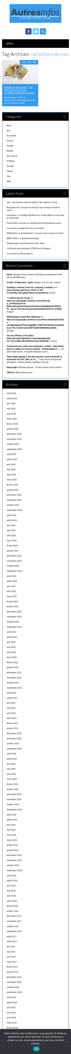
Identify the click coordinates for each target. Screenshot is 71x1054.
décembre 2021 (14, 672)
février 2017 (12, 967)
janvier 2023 (12, 606)
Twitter (36, 31)
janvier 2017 (12, 972)
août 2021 (11, 693)
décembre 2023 (14, 556)
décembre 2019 (14, 794)
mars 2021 (12, 718)
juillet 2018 (12, 880)
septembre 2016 (14, 992)
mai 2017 (11, 952)
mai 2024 (11, 530)
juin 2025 (11, 464)
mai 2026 (11, 408)
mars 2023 (12, 596)
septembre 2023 (14, 571)
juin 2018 (11, 886)
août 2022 (11, 632)
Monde (10, 151)
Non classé (12, 156)
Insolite (10, 146)
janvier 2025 (12, 490)
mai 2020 (11, 769)
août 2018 (11, 875)
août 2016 (11, 997)
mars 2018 (12, 901)
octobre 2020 (13, 743)
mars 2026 (12, 419)
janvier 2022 (12, 667)
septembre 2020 (14, 749)
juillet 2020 (12, 759)
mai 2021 (11, 708)
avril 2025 (11, 474)
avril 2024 (11, 535)
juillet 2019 (12, 820)
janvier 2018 (12, 911)
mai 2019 (11, 830)
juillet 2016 (12, 1002)
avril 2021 (11, 713)
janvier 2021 (12, 728)
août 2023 (11, 576)
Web (34, 62)
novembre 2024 (14, 500)
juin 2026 (11, 403)
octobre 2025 (13, 444)
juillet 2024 (12, 520)
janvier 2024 (12, 551)
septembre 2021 (14, 688)
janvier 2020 (12, 789)
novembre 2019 (14, 799)
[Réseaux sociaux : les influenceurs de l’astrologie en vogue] (20, 83)
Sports (10, 171)
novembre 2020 (14, 738)
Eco (8, 130)
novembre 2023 (14, 561)
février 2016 (12, 1028)
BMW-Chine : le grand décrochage (23, 238)
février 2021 (12, 723)
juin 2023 (11, 586)
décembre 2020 (14, 733)
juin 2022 (11, 642)
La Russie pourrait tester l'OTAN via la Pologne (28, 248)
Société (10, 166)
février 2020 (12, 784)
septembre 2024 (14, 510)
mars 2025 (12, 479)
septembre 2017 (14, 931)
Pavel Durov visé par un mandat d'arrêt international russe (34, 223)
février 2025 (12, 485)
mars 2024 (12, 540)
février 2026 (12, 424)
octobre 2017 (13, 926)
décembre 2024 (14, 495)
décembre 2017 (14, 916)
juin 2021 (11, 703)
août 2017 (11, 936)
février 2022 (12, 662)
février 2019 (12, 845)
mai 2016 (11, 1012)
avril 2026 (11, 414)
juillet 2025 (12, 459)
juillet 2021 (12, 698)
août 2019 (11, 815)
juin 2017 (11, 946)
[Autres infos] (35, 22)
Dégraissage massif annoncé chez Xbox (25, 243)
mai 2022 (11, 647)
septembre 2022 (14, 627)
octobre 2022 (13, 622)
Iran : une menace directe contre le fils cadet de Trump (32, 202)
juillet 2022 (12, 637)
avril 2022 (11, 652)
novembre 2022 (14, 616)
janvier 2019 (12, 850)
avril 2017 (11, 957)
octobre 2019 (13, 804)
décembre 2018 (14, 855)
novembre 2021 (14, 678)
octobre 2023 (13, 566)
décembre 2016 (14, 977)
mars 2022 (12, 657)
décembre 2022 (14, 612)
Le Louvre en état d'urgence (20, 253)
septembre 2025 (14, 449)
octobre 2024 (13, 505)
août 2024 (11, 515)
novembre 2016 (14, 982)
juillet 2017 (12, 941)
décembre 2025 (14, 434)
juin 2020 (11, 764)
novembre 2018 (14, 860)
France (10, 141)
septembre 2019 (14, 809)
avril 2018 (11, 896)
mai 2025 (11, 469)
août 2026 (11, 393)
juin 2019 (11, 825)
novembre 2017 (14, 921)
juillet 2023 (12, 581)
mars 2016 (12, 1023)
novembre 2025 (14, 439)
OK (36, 1048)
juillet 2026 (12, 398)
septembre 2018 (14, 870)
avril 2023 (11, 591)
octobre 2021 (13, 683)
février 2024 (12, 545)
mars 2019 (12, 840)
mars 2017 (12, 962)
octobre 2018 (13, 865)
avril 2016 (11, 1017)
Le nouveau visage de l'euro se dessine (25, 228)
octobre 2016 (13, 987)
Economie (11, 135)
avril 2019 (11, 835)
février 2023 (12, 601)
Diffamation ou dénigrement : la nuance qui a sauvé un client (35, 233)
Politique (11, 161)
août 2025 (11, 454)
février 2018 (12, 906)
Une (29, 62)
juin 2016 (11, 1007)
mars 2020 (12, 779)
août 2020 (11, 754)
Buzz (24, 62)
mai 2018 (11, 891)
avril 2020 (11, 774)
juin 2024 (11, 525)
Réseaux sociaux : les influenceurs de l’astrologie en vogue (19, 90)
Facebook (28, 31)
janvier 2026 (12, 429)
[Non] (66, 1041)
